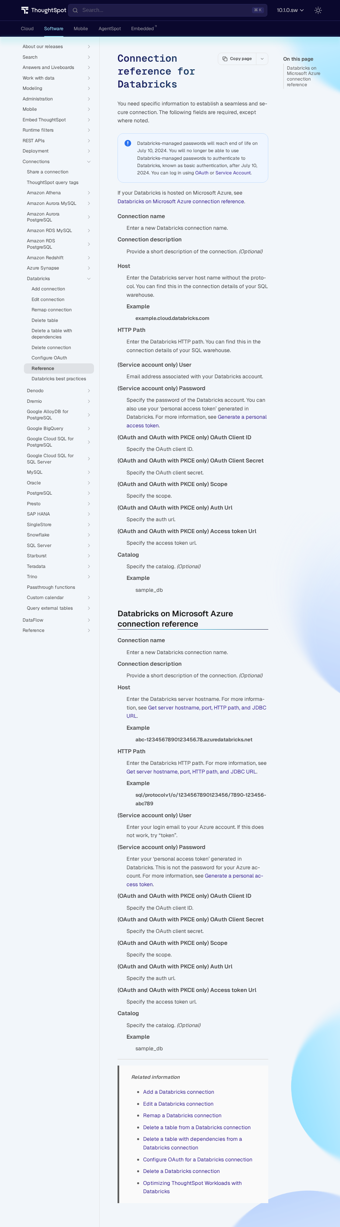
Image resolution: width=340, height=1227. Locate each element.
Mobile (81, 28)
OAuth (202, 173)
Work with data (38, 78)
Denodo (35, 391)
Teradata (36, 566)
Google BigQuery (45, 428)
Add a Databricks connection (178, 1091)
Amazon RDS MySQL (49, 230)
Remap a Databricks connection (182, 1115)
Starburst (36, 556)
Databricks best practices (59, 379)
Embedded (142, 28)
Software (53, 28)
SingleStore (39, 524)
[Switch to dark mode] (318, 10)
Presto (34, 504)
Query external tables (50, 608)
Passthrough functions (51, 587)
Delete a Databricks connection (181, 1171)
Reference (43, 368)
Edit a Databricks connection (178, 1103)
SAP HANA (38, 514)
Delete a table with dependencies (52, 334)
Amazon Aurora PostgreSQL (43, 217)
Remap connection (52, 310)
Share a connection (47, 172)
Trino (32, 577)
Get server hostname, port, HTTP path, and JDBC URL (191, 771)
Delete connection (51, 347)
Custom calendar (45, 597)
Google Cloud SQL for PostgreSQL (50, 442)
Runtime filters (38, 130)
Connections (36, 161)
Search (30, 57)
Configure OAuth (49, 358)
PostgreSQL (39, 493)
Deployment (35, 151)
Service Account (233, 173)
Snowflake (38, 535)
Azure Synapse (43, 268)
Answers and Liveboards (48, 67)
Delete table (45, 320)
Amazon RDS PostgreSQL (41, 244)
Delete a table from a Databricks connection (197, 1127)
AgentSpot (110, 28)
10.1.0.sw (287, 10)
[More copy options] (262, 58)
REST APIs (33, 141)
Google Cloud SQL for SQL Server (50, 459)
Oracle (34, 483)
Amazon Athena (44, 193)
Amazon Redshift (45, 258)
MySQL (34, 472)
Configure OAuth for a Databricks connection (197, 1159)
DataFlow (33, 620)
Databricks (38, 278)
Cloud (27, 28)
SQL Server (39, 545)
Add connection (48, 289)
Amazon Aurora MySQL (51, 203)
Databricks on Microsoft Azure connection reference (303, 76)
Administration (38, 99)
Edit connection (48, 299)
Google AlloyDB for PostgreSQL (47, 414)
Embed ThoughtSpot (44, 120)
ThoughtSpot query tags (52, 182)
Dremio (34, 401)
